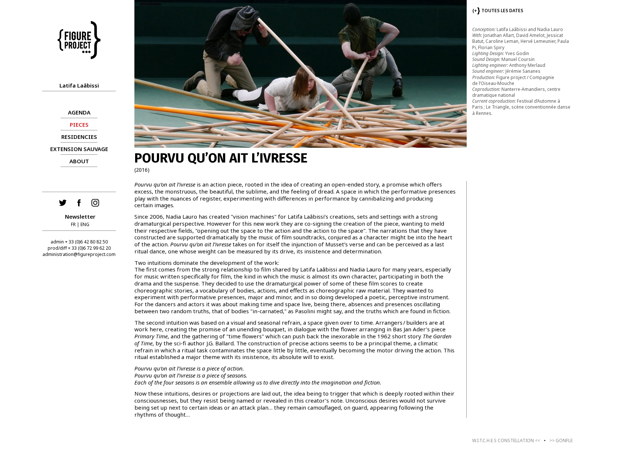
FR (73, 224)
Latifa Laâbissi (79, 85)
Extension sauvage (79, 149)
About (79, 161)
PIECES (79, 124)
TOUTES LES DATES (497, 10)
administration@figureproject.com (79, 254)
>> (561, 440)
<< (506, 440)
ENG (84, 224)
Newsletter (80, 216)
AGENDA (79, 112)
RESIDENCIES (79, 136)
